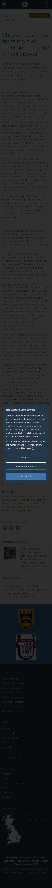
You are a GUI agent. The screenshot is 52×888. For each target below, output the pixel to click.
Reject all (26, 457)
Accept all (26, 476)
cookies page (24, 448)
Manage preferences (26, 466)
